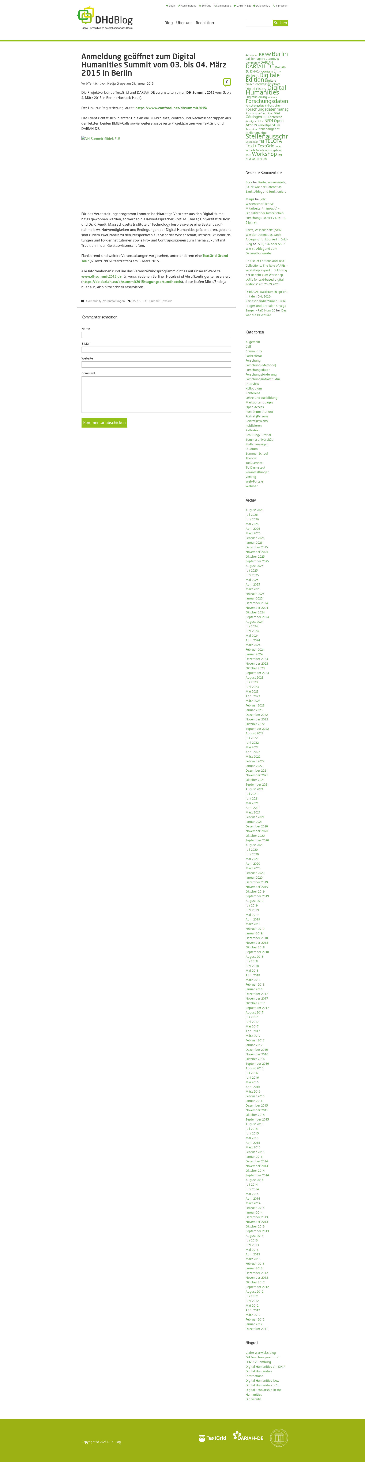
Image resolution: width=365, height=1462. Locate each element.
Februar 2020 (255, 873)
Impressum (281, 5)
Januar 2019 (254, 933)
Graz (277, 113)
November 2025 (257, 552)
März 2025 (253, 589)
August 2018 (254, 957)
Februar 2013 (255, 1264)
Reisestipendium (269, 125)
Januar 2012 (254, 1324)
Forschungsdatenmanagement (273, 109)
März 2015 (253, 1147)
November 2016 (257, 1054)
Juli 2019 (252, 905)
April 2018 (253, 975)
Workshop (264, 153)
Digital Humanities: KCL (262, 1385)
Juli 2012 (252, 1296)
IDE (265, 117)
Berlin (280, 54)
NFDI (268, 120)
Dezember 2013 (257, 1217)
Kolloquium (254, 388)
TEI (261, 141)
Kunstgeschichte (255, 121)
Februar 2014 (255, 1208)
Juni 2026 (252, 519)
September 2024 (257, 617)
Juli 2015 (252, 1129)
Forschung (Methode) (261, 365)
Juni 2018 (252, 966)
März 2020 (253, 868)
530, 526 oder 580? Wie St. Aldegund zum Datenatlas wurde (265, 248)
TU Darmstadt (255, 467)
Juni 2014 (252, 1189)
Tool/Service (254, 463)
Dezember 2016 (257, 1050)
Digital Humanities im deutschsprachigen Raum (105, 17)
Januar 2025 (254, 598)
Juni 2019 (252, 910)
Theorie (251, 458)
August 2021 (254, 789)
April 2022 (253, 752)
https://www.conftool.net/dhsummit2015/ (171, 108)
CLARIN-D (272, 59)
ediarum (272, 97)
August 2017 (254, 1012)
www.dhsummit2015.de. (102, 276)
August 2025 (254, 566)
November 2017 (257, 998)
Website (87, 358)
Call (248, 346)
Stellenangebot (268, 129)
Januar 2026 (254, 542)
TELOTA (273, 140)
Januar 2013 (254, 1268)
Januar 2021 (254, 822)
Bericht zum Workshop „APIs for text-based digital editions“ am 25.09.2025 (265, 279)
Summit (154, 300)
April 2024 (253, 640)
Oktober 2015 (255, 1115)
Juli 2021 (252, 794)
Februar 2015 (255, 1152)
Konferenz (275, 117)
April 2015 (253, 1143)
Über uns (184, 23)
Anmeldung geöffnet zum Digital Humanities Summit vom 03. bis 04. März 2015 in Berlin (153, 64)
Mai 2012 (252, 1305)
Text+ (251, 146)
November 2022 (257, 719)
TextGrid (166, 300)
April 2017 (253, 1031)
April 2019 (253, 919)
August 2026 (254, 510)
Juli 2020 (252, 850)
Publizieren (254, 426)
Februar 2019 (255, 929)
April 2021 (253, 808)
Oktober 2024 (255, 612)
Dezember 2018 (257, 938)
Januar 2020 (254, 877)
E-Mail (86, 343)
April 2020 (253, 863)
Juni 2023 (252, 687)
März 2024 (253, 645)
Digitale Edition (263, 77)
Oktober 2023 (255, 668)
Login (172, 5)
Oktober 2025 (255, 556)
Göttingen (254, 116)
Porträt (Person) (257, 416)
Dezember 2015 (257, 1105)
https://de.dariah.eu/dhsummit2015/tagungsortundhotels (132, 281)
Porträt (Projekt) (257, 421)
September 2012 (257, 1287)
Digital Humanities (266, 89)
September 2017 (257, 1008)
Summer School (257, 453)
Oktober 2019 (255, 891)
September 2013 (257, 1231)
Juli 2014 (252, 1184)
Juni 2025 (252, 575)
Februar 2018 (255, 984)
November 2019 (257, 887)
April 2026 (253, 529)
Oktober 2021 (255, 780)
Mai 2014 (252, 1194)
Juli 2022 (252, 738)
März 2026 (253, 533)
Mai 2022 (252, 747)
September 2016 (257, 1064)
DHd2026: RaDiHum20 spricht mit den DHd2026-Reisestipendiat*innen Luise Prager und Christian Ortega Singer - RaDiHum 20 (267, 301)
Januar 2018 (254, 989)
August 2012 (254, 1291)
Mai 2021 (252, 803)
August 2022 (254, 733)
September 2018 (257, 952)
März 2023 (253, 701)
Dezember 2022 (257, 715)
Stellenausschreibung (277, 136)
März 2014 (253, 1203)
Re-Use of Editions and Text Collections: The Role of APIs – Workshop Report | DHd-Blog (267, 265)
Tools (278, 146)
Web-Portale (254, 481)
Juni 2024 (252, 631)
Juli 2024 (252, 626)
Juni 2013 (252, 1245)
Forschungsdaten (267, 100)
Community (93, 300)
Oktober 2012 (255, 1282)
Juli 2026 (252, 515)
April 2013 (253, 1254)
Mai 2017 (252, 1026)
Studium (252, 449)
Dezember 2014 (257, 1161)
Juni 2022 (252, 743)
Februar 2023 (255, 705)
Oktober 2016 (255, 1059)
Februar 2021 (255, 817)
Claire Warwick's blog (261, 1353)
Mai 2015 (252, 1138)
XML (280, 155)
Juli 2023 (252, 682)
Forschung (253, 360)
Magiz (250, 199)
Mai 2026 (252, 524)
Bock (249, 182)
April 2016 (253, 1087)
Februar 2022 (255, 761)
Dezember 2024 (257, 603)
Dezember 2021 (257, 770)
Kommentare (223, 5)
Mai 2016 (252, 1082)
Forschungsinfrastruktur (259, 113)
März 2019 (253, 924)
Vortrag (251, 477)
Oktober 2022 (255, 724)
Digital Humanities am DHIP (265, 1367)
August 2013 (254, 1236)
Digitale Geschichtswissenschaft (263, 82)
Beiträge (206, 5)
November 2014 (257, 1166)
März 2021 (253, 812)
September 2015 (257, 1119)
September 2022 (257, 729)
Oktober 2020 (255, 836)
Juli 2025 (252, 570)
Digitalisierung (256, 97)
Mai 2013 (252, 1250)
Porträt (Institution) (259, 412)
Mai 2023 (252, 691)
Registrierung (188, 5)
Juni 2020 (252, 854)
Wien (248, 155)
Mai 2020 (252, 859)
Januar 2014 (254, 1212)
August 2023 (254, 677)
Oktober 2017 (255, 1003)
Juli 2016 (252, 1073)
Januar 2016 (254, 1101)
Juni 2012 (252, 1301)
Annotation (252, 55)
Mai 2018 (252, 970)
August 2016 (254, 1068)
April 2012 (253, 1310)
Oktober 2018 (255, 947)
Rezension (251, 129)
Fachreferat (254, 356)
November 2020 (257, 831)
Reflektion (253, 430)
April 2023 (253, 696)
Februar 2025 (255, 594)
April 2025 (253, 584)
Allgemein (253, 342)
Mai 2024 (252, 636)
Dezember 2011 (257, 1329)
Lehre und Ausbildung (262, 398)
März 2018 (253, 980)
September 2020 (257, 840)
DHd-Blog (114, 1442)
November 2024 (257, 608)
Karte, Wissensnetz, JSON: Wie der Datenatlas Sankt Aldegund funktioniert (266, 186)
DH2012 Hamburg (258, 1362)
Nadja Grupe (116, 83)
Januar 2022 (254, 766)
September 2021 (257, 784)
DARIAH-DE (244, 5)
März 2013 (253, 1259)
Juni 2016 (252, 1077)
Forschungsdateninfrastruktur (263, 105)
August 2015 (254, 1124)
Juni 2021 (252, 798)
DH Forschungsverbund (262, 1357)
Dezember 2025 (257, 547)
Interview (252, 384)
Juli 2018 (252, 961)
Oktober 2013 (255, 1226)
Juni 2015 (252, 1133)
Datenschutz (263, 5)
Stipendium (252, 141)
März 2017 (253, 1036)
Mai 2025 (252, 580)
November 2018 (257, 943)
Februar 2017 (255, 1040)
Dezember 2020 (257, 826)
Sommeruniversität (259, 440)
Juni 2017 (252, 1022)
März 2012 (253, 1315)
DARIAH (266, 62)
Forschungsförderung (261, 374)
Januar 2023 (254, 710)
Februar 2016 (255, 1096)
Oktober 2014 (255, 1171)
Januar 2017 (254, 1045)
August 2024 (254, 622)
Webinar (252, 486)
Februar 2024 (255, 649)
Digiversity (253, 1399)
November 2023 (257, 663)
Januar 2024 (254, 654)
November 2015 (257, 1110)
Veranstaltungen (114, 300)
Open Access (255, 407)
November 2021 (257, 775)
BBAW (265, 54)
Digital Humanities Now (262, 1380)
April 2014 (253, 1198)
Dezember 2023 (257, 659)
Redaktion (205, 23)
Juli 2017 (252, 1017)
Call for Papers (255, 59)
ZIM (248, 159)
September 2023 (257, 673)
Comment (88, 373)
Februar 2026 (255, 538)
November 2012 (257, 1277)
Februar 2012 (255, 1319)
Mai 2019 (252, 915)
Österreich (259, 159)
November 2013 (257, 1222)
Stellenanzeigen (257, 444)
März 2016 (253, 1091)
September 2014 (257, 1175)
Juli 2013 (252, 1240)
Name (86, 329)
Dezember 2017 (257, 994)
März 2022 (253, 756)
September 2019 (257, 896)
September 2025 (257, 561)
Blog (169, 23)
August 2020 (254, 845)
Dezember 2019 (257, 882)
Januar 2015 (254, 1157)
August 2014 (254, 1180)
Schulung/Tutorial (258, 435)
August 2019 (254, 901)
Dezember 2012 (257, 1273)
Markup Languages (259, 402)
